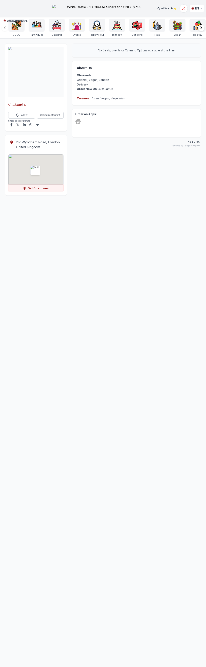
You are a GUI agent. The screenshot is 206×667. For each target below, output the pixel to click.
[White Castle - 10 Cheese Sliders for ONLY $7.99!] (103, 8)
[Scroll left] (5, 28)
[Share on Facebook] (11, 125)
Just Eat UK (105, 89)
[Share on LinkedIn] (24, 125)
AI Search (167, 8)
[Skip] (78, 121)
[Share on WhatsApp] (31, 125)
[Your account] (184, 8)
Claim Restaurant (50, 115)
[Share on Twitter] (18, 125)
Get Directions (38, 188)
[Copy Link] (37, 125)
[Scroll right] (201, 28)
